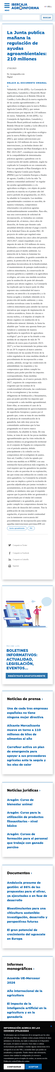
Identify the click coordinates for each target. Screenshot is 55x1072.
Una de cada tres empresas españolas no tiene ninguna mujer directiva (27, 712)
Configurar (14, 1066)
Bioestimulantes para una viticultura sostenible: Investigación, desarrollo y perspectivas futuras (27, 914)
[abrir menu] (7, 5)
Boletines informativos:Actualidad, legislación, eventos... (21, 658)
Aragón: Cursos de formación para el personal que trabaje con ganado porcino (27, 840)
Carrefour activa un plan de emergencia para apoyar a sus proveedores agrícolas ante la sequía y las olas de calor (26, 756)
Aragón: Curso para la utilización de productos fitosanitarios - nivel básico (25, 819)
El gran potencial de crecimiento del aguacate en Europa (26, 934)
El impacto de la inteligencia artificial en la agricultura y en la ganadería (26, 1010)
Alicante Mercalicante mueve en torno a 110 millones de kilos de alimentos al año (24, 732)
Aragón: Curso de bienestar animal (20, 801)
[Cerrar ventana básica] (51, 1026)
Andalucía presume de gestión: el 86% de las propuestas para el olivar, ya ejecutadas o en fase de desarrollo (27, 891)
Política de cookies (23, 1061)
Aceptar (33, 1066)
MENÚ (7, 10)
